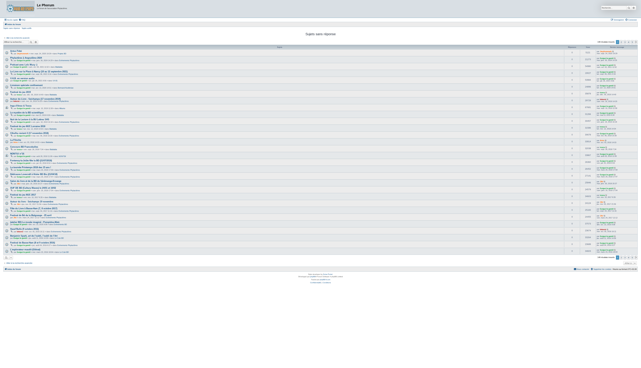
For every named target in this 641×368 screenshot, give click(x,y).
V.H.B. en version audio (22, 78)
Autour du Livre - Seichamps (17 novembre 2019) (35, 99)
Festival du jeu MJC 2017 (23, 195)
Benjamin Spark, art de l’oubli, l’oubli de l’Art (33, 236)
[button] (636, 42)
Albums (62, 108)
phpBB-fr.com (325, 280)
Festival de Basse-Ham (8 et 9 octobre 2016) (32, 242)
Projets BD (62, 54)
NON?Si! (62, 156)
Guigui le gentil (23, 60)
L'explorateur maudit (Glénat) (25, 249)
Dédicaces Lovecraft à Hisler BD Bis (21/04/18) (33, 174)
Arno (15, 142)
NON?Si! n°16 (17, 153)
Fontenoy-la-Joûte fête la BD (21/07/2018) (31, 160)
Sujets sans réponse (11, 28)
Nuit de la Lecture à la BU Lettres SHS (29, 119)
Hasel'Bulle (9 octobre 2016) (24, 229)
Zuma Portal (327, 274)
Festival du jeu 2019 (20, 92)
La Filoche (15, 140)
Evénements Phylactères (69, 60)
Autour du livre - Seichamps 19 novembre (31, 201)
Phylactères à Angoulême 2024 (26, 58)
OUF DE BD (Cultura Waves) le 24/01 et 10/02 (33, 188)
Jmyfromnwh (23, 54)
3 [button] (624, 42)
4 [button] (628, 42)
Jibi (18, 184)
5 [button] (632, 42)
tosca (19, 95)
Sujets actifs (27, 28)
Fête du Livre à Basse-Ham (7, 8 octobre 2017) (33, 208)
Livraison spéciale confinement (26, 85)
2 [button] (621, 42)
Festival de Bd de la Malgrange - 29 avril (31, 215)
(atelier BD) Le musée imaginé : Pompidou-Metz (35, 222)
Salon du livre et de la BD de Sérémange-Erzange (35, 181)
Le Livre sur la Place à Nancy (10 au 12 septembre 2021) (39, 71)
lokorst (16, 101)
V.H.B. (55, 81)
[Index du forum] (20, 9)
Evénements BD (60, 224)
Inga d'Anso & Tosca (20, 106)
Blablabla (58, 67)
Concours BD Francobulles (24, 147)
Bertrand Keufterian (65, 88)
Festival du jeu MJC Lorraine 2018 (27, 126)
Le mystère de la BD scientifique (27, 112)
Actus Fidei (16, 51)
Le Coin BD (59, 238)
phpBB (312, 277)
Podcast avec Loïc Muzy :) (23, 64)
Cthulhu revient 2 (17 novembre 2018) (29, 133)
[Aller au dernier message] (613, 51)
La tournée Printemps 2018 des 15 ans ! (30, 167)
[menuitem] (22, 20)
